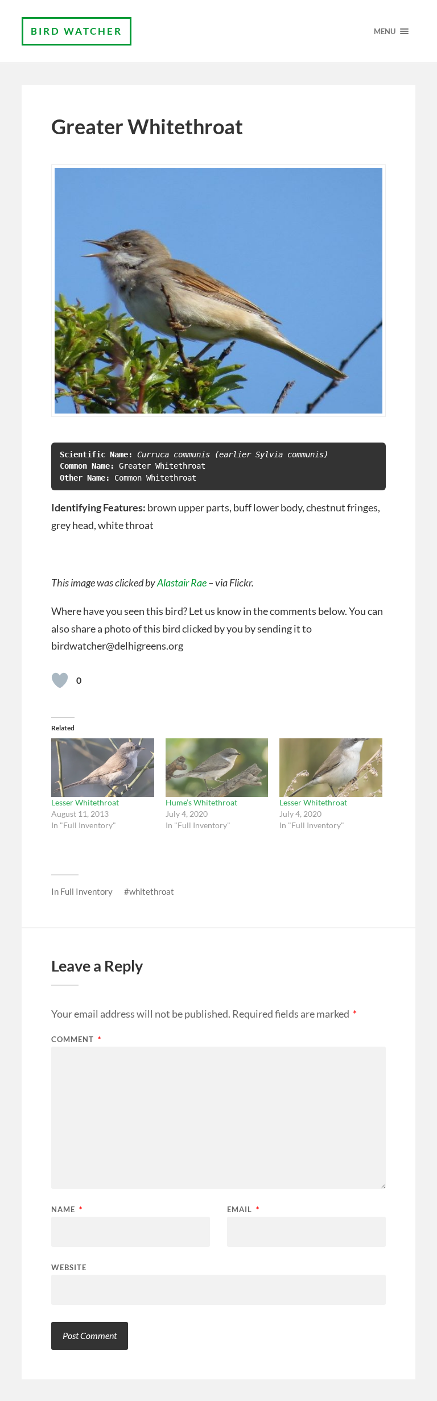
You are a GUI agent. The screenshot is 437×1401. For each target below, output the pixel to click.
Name (67, 1209)
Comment (76, 1039)
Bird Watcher (76, 31)
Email (243, 1209)
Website (68, 1267)
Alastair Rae (182, 582)
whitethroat (151, 891)
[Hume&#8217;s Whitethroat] (217, 767)
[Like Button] (59, 680)
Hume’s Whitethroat (201, 802)
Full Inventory (86, 891)
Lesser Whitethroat (85, 802)
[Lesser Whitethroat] (102, 767)
